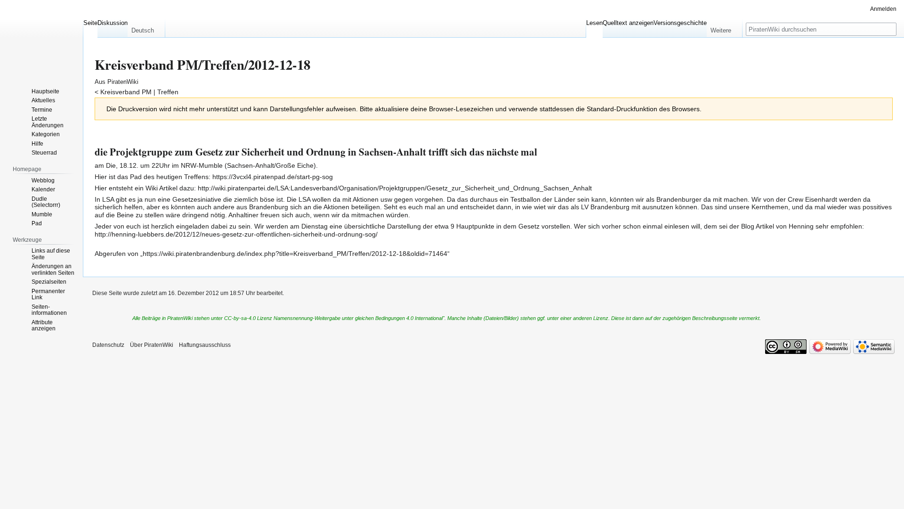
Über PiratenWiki (151, 345)
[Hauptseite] (41, 37)
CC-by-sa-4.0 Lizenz (248, 318)
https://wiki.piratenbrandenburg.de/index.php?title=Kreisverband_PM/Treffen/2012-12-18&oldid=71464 (295, 253)
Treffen (167, 92)
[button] (146, 28)
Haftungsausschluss (205, 345)
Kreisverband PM (126, 92)
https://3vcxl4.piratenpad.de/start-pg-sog (272, 177)
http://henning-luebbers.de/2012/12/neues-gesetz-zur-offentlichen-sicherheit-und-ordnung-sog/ (236, 234)
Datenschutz (108, 345)
